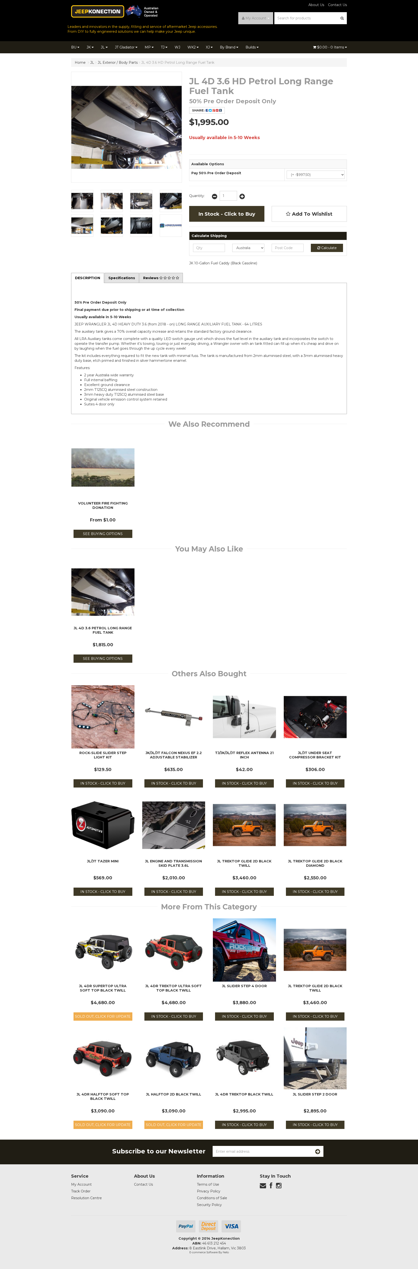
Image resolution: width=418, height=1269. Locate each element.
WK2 (192, 47)
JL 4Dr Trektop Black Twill (244, 1094)
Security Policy (209, 1205)
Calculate (328, 248)
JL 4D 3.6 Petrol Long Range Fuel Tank (103, 630)
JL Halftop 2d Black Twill (173, 1094)
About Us (316, 5)
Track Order (80, 1191)
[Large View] (82, 201)
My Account (81, 1184)
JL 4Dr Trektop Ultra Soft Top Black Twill (173, 988)
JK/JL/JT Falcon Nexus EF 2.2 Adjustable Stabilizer (174, 755)
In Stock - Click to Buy (226, 214)
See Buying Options (103, 534)
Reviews (151, 278)
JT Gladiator (125, 47)
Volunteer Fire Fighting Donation (103, 505)
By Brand (228, 47)
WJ (177, 47)
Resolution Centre (86, 1198)
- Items (331, 47)
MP (148, 47)
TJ (163, 47)
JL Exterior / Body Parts (118, 62)
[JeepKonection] (114, 11)
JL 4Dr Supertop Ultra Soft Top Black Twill (103, 988)
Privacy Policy (208, 1191)
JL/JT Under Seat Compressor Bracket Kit (315, 755)
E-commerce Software (203, 1252)
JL (103, 47)
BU (74, 47)
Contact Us (337, 5)
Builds (251, 47)
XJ (208, 47)
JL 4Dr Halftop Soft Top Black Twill (103, 1096)
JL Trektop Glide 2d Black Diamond (315, 863)
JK (89, 47)
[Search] (342, 18)
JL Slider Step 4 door (244, 986)
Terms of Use (208, 1184)
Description (87, 278)
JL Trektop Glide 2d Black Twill (244, 863)
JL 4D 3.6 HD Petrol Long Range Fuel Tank (177, 62)
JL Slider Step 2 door (315, 1094)
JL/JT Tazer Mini (103, 861)
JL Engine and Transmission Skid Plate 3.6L (173, 863)
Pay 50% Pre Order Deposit (216, 173)
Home (80, 62)
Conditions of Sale (212, 1198)
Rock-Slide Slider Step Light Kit (103, 755)
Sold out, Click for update (103, 1016)
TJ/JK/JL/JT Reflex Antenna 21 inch (244, 755)
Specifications (121, 278)
